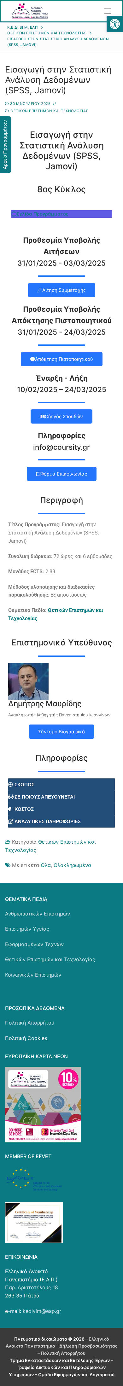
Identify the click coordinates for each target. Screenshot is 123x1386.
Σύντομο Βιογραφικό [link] (61, 732)
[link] (115, 24)
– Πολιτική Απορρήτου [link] (61, 1353)
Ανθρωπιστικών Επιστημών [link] (37, 913)
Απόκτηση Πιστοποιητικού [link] (64, 359)
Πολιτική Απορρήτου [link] (29, 1022)
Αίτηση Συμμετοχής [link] (64, 290)
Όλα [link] (46, 865)
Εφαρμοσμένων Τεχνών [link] (34, 944)
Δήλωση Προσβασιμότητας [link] (88, 1345)
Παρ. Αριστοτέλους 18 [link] (31, 1287)
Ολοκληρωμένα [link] (72, 865)
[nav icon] (107, 11)
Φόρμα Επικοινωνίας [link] (63, 474)
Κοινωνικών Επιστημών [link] (33, 975)
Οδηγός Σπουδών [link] (64, 416)
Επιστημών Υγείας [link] (27, 929)
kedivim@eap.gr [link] (42, 1311)
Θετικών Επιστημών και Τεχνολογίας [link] (48, 111)
